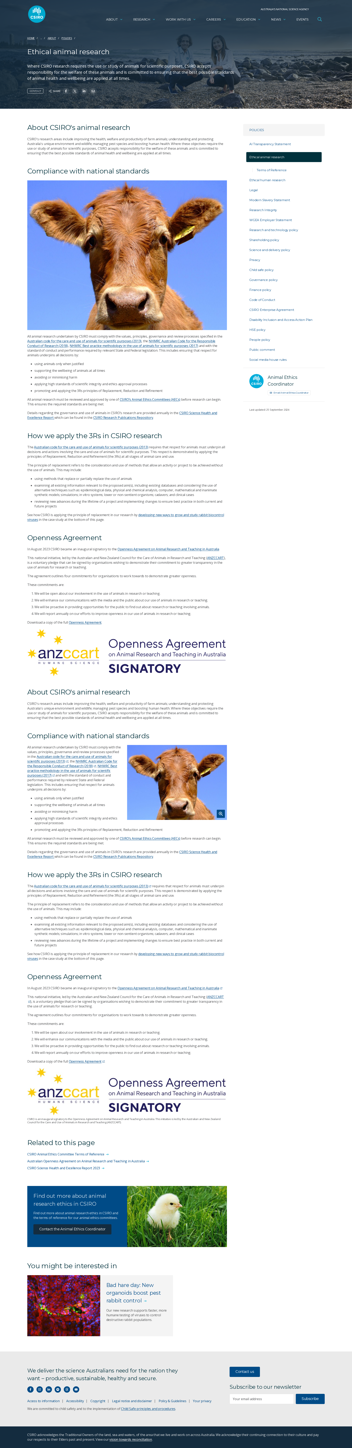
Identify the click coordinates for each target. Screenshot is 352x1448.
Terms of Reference (272, 170)
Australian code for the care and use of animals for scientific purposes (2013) (84, 341)
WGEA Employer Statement (270, 220)
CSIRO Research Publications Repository (123, 417)
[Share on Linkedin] (84, 91)
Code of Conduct (262, 300)
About (112, 19)
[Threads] (67, 1389)
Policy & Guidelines (172, 1401)
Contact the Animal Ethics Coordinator (72, 1229)
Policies (67, 38)
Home (31, 38)
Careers (213, 19)
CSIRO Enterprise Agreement (271, 310)
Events (302, 19)
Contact (35, 90)
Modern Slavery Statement (269, 200)
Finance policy (260, 290)
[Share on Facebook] (66, 91)
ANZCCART (215, 558)
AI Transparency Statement (270, 144)
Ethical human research (267, 180)
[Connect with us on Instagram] (39, 1389)
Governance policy (263, 280)
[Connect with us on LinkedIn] (49, 1389)
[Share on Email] (93, 91)
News (276, 19)
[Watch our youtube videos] (76, 1389)
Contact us (244, 1371)
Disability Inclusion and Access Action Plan (280, 320)
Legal (253, 190)
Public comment (262, 350)
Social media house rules (268, 360)
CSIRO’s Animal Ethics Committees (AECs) (150, 399)
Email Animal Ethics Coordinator (291, 392)
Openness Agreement (85, 622)
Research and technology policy (273, 230)
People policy (259, 340)
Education (246, 19)
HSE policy (257, 330)
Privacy (254, 260)
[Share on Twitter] (75, 91)
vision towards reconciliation (130, 1439)
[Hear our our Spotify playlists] (58, 1389)
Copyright (97, 1401)
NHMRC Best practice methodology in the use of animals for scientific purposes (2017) (134, 345)
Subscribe (310, 1398)
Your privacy (202, 1401)
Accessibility (75, 1401)
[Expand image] (177, 782)
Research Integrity (263, 210)
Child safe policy (261, 270)
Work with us (178, 19)
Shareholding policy (264, 240)
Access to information (43, 1401)
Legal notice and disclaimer (132, 1401)
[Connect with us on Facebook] (30, 1389)
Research (141, 19)
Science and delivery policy (269, 250)
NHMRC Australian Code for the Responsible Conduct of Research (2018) (72, 763)
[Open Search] (320, 19)
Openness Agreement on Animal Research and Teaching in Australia (168, 549)
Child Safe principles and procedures (148, 1408)
